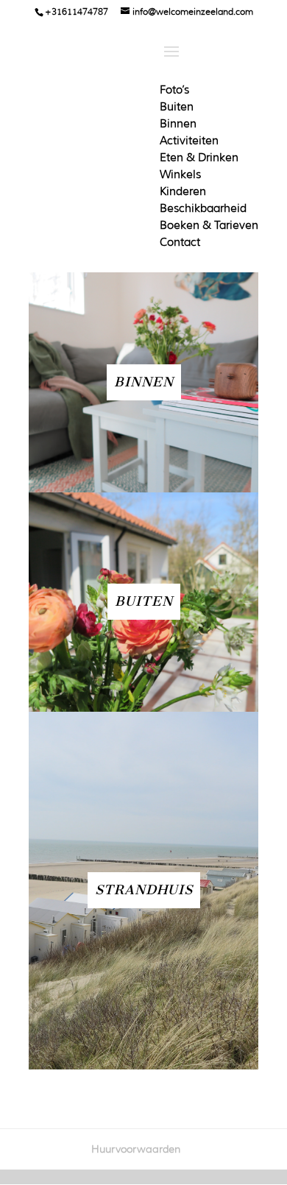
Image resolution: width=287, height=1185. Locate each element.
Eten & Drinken (199, 157)
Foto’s (174, 89)
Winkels (180, 174)
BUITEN (144, 601)
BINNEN (144, 382)
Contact (180, 242)
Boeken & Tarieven (209, 225)
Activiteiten (189, 140)
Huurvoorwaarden (135, 1149)
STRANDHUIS (144, 890)
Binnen (178, 123)
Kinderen (183, 191)
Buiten (177, 106)
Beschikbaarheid (203, 208)
